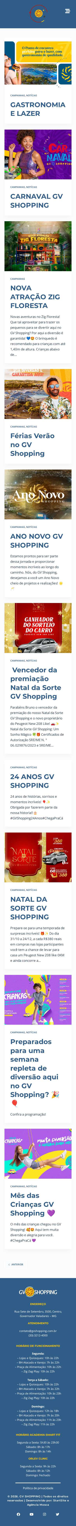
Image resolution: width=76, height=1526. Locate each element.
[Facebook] (18, 1514)
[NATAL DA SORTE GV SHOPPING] (37, 857)
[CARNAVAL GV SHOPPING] (37, 154)
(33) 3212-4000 (38, 1335)
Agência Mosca (38, 1504)
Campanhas (17, 95)
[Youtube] (31, 1514)
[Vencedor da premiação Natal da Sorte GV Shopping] (37, 628)
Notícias (31, 95)
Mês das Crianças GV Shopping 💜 (32, 1204)
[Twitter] (57, 1514)
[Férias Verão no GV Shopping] (37, 394)
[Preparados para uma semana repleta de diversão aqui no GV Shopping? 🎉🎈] (37, 1000)
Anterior (17, 1264)
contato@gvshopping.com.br (38, 1331)
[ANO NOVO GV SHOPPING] (37, 494)
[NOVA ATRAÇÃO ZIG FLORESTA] (37, 246)
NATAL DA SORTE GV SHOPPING (29, 908)
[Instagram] (44, 1514)
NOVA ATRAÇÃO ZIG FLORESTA (35, 297)
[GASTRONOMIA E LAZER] (37, 63)
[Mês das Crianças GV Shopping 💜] (37, 1153)
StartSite (59, 1500)
